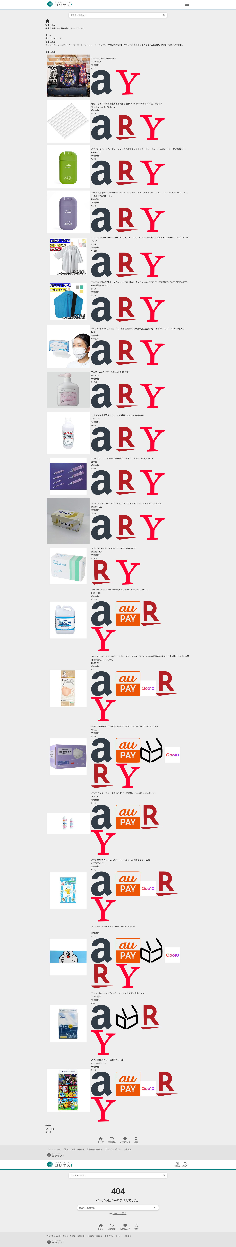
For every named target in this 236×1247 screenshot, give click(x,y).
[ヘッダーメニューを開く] (186, 4)
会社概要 (127, 1149)
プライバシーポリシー (113, 1149)
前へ (49, 1125)
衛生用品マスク (140, 45)
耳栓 (132, 45)
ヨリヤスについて (53, 1149)
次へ (47, 1132)
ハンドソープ (104, 45)
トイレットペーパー (89, 45)
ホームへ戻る (119, 1213)
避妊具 (150, 45)
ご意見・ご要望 (69, 1149)
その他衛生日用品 (175, 45)
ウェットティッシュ (54, 45)
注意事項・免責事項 (94, 1149)
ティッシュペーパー (72, 45)
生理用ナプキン (123, 45)
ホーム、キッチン (53, 38)
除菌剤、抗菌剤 (160, 45)
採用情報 (80, 1149)
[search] (164, 15)
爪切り (113, 45)
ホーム (48, 35)
